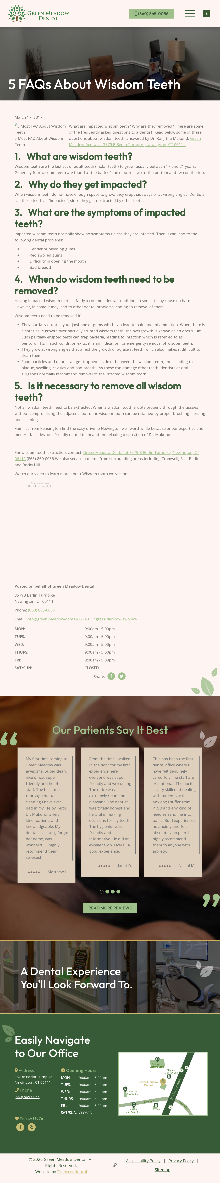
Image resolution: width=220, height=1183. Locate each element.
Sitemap (162, 1169)
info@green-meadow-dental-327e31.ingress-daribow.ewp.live (81, 619)
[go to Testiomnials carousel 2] (107, 891)
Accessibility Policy (143, 1160)
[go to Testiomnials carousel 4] (118, 891)
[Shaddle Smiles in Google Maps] (163, 1084)
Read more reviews (110, 907)
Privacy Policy (181, 1160)
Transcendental (72, 1171)
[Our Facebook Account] (20, 1127)
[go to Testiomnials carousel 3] (113, 891)
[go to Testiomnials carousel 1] (101, 891)
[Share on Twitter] (122, 677)
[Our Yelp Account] (31, 1127)
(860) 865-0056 (152, 13)
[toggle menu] (190, 13)
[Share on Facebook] (111, 677)
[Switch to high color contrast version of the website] (206, 13)
